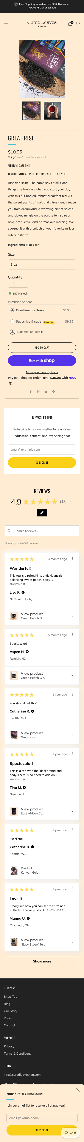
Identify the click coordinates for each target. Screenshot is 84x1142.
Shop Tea (10, 997)
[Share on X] (38, 392)
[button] (70, 501)
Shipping (13, 157)
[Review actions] (73, 559)
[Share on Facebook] (30, 392)
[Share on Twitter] (46, 392)
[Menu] (6, 24)
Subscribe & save (35, 322)
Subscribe (42, 1130)
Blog (7, 1004)
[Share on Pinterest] (53, 392)
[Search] (78, 23)
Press (8, 1018)
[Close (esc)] (78, 1090)
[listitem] (42, 6)
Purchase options (20, 302)
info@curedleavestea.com (22, 1075)
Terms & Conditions (17, 1053)
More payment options (42, 372)
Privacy (9, 1046)
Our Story (10, 1011)
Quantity (15, 277)
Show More (18, 584)
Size (11, 254)
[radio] (12, 310)
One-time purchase (30, 310)
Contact (9, 1025)
